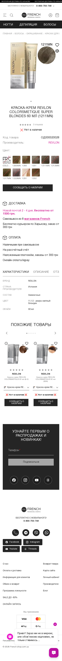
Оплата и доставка (12, 571)
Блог (45, 591)
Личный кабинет (51, 577)
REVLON (53, 143)
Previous (7, 333)
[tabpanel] (31, 68)
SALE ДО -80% (10, 597)
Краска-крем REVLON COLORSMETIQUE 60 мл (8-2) (16, 376)
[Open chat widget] (54, 653)
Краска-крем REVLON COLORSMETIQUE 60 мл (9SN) (46, 377)
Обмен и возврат (11, 584)
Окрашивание (34, 34)
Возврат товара (50, 564)
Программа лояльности (14, 591)
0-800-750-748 (43, 6)
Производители (51, 584)
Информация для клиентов (16, 577)
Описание (41, 272)
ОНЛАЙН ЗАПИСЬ (12, 604)
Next (55, 333)
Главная (7, 34)
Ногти (8, 25)
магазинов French (37, 219)
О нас (5, 564)
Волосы (50, 25)
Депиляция (28, 25)
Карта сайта (49, 571)
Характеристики (16, 272)
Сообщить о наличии (28, 188)
